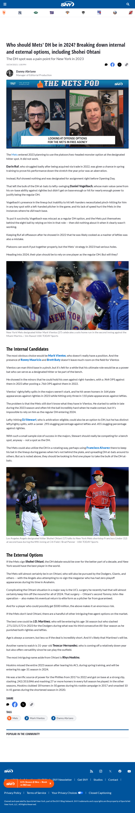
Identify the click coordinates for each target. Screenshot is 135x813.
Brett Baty (53, 359)
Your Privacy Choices (64, 792)
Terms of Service (36, 792)
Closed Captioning (100, 792)
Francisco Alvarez (98, 447)
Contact (113, 779)
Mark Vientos (57, 355)
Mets (14, 154)
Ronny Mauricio (31, 359)
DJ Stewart (29, 419)
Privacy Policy (12, 792)
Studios (98, 779)
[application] (67, 114)
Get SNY (83, 779)
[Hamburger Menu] (5, 4)
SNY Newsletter (62, 779)
